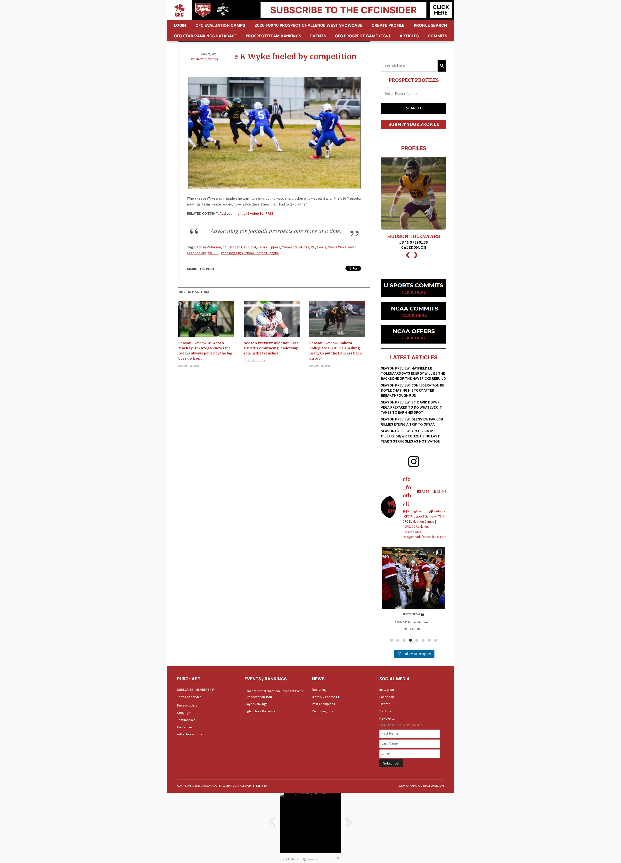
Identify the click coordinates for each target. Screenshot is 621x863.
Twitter (384, 704)
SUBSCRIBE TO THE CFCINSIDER (343, 10)
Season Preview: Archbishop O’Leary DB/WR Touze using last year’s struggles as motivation (410, 436)
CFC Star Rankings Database (205, 35)
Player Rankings (256, 704)
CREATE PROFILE (388, 25)
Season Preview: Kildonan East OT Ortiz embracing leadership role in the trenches (271, 348)
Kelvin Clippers (269, 247)
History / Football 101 (327, 697)
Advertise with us (189, 734)
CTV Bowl (248, 247)
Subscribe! (391, 763)
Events (318, 35)
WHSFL (213, 253)
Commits (437, 35)
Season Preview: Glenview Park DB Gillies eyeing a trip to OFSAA (412, 422)
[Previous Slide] (271, 820)
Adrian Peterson (208, 247)
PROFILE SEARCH (430, 25)
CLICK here (441, 10)
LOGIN (180, 25)
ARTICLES (409, 35)
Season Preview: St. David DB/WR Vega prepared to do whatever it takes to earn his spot (411, 407)
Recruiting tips (322, 711)
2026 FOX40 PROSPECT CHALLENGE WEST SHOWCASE (308, 25)
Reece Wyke (337, 247)
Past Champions (323, 704)
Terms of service (189, 697)
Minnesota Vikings (295, 247)
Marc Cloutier (207, 59)
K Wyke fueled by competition (298, 56)
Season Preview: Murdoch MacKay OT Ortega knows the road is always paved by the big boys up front (205, 351)
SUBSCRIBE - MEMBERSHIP (195, 689)
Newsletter (387, 718)
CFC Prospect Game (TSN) (362, 35)
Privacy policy (187, 705)
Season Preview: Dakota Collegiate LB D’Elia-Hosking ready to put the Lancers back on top (335, 351)
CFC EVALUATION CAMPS (220, 25)
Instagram (386, 689)
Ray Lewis (318, 247)
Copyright (184, 712)
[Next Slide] (349, 820)
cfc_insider (231, 247)
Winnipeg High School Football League (250, 253)
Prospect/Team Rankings (273, 35)
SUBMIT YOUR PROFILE (413, 124)
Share (294, 859)
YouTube (385, 711)
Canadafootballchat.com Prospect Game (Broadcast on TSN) (274, 694)
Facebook (386, 697)
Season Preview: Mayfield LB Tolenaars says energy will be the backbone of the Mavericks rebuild (413, 373)
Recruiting (319, 689)
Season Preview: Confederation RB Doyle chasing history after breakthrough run (412, 390)
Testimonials (186, 720)
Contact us (185, 727)
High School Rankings (260, 711)
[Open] (413, 578)
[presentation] (407, 254)
